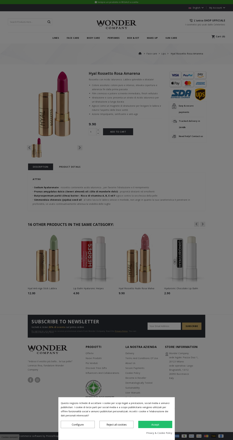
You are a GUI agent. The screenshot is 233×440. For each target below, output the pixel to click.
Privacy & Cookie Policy (159, 432)
